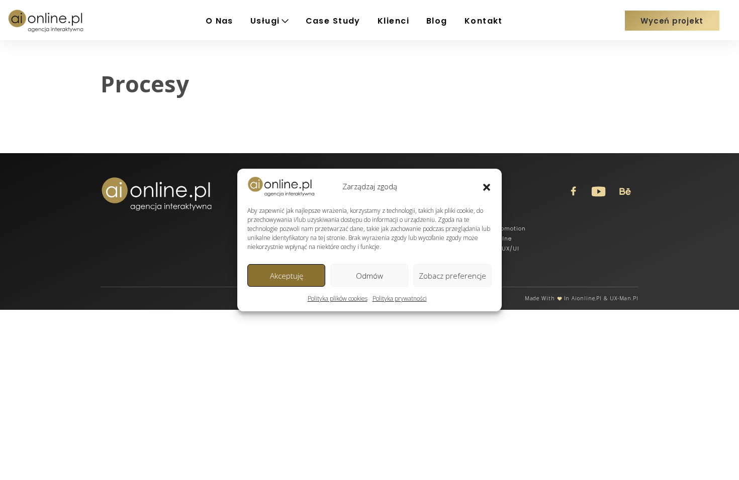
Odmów (369, 276)
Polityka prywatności (400, 298)
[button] (487, 186)
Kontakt (484, 21)
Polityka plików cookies (337, 298)
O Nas (219, 21)
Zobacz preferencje (452, 276)
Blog (436, 21)
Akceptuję (286, 276)
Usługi (265, 21)
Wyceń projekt (671, 21)
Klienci (393, 21)
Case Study (333, 21)
